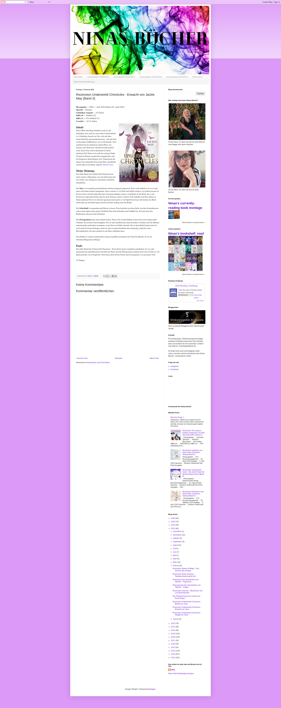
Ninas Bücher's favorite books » (193, 222)
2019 (173, 634)
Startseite (78, 77)
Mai (174, 555)
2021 (173, 627)
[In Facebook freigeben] (113, 276)
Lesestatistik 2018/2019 (98, 77)
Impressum (197, 77)
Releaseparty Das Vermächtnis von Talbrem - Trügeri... (187, 586)
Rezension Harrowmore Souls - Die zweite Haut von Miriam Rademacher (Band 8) (193, 473)
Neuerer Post (82, 358)
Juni (175, 552)
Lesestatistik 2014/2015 (151, 77)
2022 (173, 623)
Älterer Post (154, 358)
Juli (174, 548)
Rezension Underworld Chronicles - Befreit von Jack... (187, 603)
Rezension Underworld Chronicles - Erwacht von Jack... (187, 608)
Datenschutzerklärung (84, 81)
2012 (173, 658)
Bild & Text (108, 164)
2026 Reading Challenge (186, 285)
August (176, 545)
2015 (173, 647)
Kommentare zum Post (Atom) (98, 363)
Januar (176, 619)
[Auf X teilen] (110, 276)
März (175, 562)
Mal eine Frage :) (177, 417)
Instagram (174, 366)
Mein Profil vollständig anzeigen (181, 674)
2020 (173, 630)
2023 (173, 528)
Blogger (152, 689)
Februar (176, 566)
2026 (173, 518)
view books (200, 300)
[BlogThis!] (107, 276)
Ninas (180, 290)
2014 (173, 651)
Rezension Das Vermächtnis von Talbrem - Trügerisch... (186, 581)
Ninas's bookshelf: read (186, 233)
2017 (173, 640)
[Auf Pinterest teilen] (115, 276)
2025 (173, 522)
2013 (173, 654)
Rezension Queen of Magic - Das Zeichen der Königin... (186, 569)
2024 (173, 525)
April (175, 559)
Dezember (177, 531)
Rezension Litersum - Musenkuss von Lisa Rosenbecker (188, 592)
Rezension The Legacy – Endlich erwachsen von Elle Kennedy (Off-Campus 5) (194, 433)
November (177, 535)
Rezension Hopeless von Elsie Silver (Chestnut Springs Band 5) (193, 452)
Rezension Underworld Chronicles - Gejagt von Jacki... (187, 614)
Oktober (176, 538)
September (177, 542)
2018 (173, 637)
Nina (173, 670)
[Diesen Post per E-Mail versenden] (104, 276)
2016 (173, 644)
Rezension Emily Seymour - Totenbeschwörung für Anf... (185, 575)
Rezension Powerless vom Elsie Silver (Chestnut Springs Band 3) (193, 494)
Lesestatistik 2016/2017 (124, 77)
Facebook (174, 369)
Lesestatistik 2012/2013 (177, 77)
